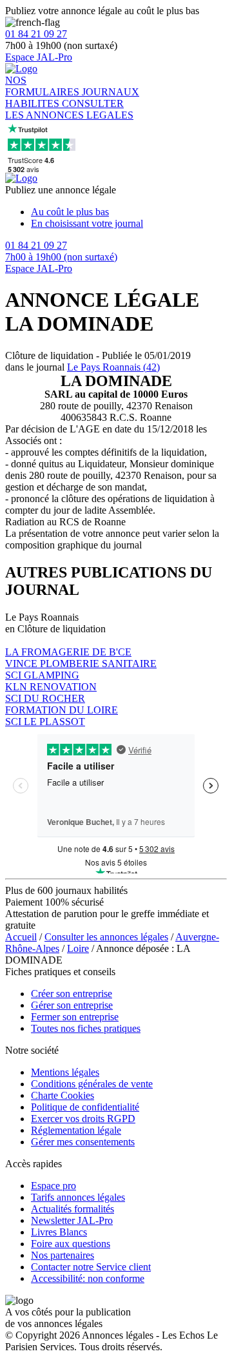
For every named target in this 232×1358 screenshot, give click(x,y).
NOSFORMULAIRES (43, 86)
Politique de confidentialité (85, 1106)
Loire (78, 948)
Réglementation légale (76, 1130)
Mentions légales (65, 1072)
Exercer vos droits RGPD (83, 1118)
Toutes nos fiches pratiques (85, 1028)
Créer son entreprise (71, 993)
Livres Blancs (59, 1232)
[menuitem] (129, 212)
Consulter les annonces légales (106, 936)
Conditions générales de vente (92, 1083)
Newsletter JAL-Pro (72, 1220)
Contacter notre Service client (91, 1266)
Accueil (21, 936)
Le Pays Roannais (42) (113, 367)
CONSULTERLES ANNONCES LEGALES (69, 109)
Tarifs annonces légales (78, 1197)
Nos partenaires (62, 1255)
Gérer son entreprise (72, 1005)
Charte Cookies (62, 1095)
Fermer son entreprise (75, 1016)
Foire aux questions (70, 1243)
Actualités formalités (72, 1208)
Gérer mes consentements (83, 1141)
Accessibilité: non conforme (87, 1278)
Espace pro (53, 1185)
